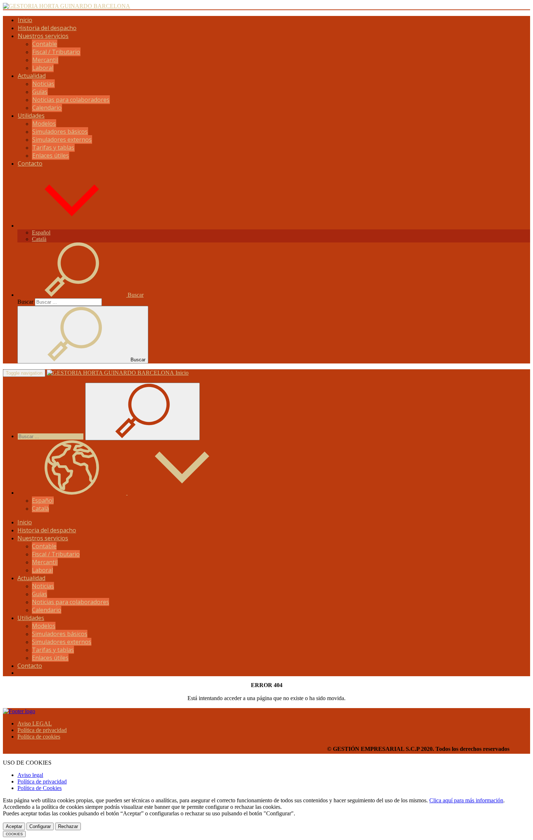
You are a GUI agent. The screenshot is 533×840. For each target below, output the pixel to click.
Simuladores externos (62, 140)
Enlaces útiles (50, 155)
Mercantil (45, 60)
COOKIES (14, 834)
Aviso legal (30, 775)
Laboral (42, 68)
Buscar (25, 302)
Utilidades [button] (31, 116)
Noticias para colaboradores (71, 100)
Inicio (25, 20)
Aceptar (14, 826)
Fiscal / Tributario (56, 52)
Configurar (40, 826)
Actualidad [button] (32, 76)
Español (41, 232)
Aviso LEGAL (34, 723)
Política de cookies (38, 736)
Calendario (47, 108)
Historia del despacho (47, 28)
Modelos (44, 124)
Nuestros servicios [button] (43, 36)
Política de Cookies (39, 788)
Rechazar (68, 826)
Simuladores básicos (60, 132)
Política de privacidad (42, 730)
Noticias (43, 84)
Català (39, 239)
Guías (39, 92)
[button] (71, 226)
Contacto (30, 163)
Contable (44, 44)
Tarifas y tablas (53, 147)
